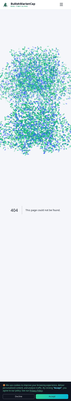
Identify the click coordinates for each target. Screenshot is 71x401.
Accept (52, 396)
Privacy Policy (36, 390)
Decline (18, 396)
